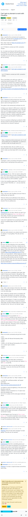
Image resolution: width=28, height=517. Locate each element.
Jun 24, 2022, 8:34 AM (17, 357)
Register (4, 506)
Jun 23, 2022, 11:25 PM (16, 210)
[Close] (25, 481)
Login (9, 506)
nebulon (4, 242)
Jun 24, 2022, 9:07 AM (16, 428)
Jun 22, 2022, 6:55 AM (16, 35)
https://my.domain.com (17, 42)
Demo (17, 5)
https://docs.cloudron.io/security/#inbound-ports (13, 263)
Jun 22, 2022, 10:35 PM (16, 97)
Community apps (22, 4)
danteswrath (5, 35)
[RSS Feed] (16, 20)
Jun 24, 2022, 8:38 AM (16, 375)
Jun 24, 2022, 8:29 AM (16, 332)
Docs (21, 5)
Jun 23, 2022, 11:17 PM (16, 191)
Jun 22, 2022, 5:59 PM (16, 67)
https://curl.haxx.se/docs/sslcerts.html (10, 385)
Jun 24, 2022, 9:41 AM (16, 464)
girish (3, 67)
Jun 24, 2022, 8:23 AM (17, 313)
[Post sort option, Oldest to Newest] (2, 29)
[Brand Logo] (2, 3)
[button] (2, 515)
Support (9, 17)
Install (25, 5)
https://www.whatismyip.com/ (12, 252)
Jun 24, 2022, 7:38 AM (17, 242)
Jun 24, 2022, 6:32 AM (16, 230)
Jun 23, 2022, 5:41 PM (16, 171)
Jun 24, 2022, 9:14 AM (17, 441)
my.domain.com (17, 38)
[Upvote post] (24, 61)
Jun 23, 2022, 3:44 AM (16, 132)
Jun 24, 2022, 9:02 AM (17, 405)
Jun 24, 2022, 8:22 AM (16, 285)
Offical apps (23, 2)
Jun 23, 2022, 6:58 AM (16, 158)
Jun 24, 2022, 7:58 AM (16, 270)
